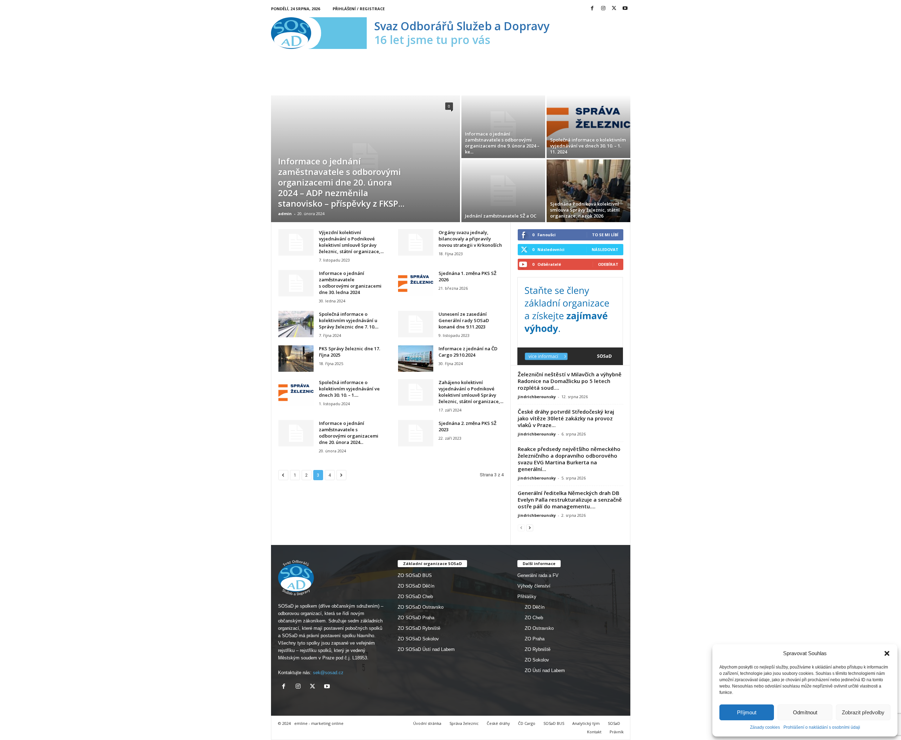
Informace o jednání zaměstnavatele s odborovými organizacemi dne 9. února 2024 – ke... (502, 143)
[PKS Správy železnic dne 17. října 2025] (296, 358)
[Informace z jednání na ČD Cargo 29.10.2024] (415, 358)
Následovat (605, 249)
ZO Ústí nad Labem (545, 670)
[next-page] (529, 527)
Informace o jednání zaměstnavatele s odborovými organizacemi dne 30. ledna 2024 (350, 282)
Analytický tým (586, 723)
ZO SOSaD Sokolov (418, 638)
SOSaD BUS (553, 723)
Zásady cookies (765, 727)
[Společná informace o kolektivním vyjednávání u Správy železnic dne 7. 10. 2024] (296, 324)
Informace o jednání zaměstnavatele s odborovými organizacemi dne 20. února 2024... (348, 432)
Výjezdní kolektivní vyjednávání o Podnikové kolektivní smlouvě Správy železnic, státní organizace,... (351, 242)
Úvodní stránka (427, 723)
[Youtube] (625, 9)
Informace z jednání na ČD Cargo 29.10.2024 (468, 351)
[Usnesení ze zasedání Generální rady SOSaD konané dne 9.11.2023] (415, 324)
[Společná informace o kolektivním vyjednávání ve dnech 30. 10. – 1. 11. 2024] (588, 126)
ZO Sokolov (537, 660)
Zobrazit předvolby (863, 712)
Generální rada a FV (538, 575)
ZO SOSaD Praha (416, 617)
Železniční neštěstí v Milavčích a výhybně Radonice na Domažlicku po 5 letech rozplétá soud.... (570, 381)
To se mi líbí (605, 234)
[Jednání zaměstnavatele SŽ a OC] (503, 190)
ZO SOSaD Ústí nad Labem (426, 649)
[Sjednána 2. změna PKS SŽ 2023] (415, 433)
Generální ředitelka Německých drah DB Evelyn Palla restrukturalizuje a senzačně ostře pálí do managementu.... (570, 499)
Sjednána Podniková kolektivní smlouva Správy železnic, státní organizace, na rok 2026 (585, 210)
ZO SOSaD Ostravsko (420, 607)
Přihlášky (526, 596)
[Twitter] (614, 9)
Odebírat (608, 264)
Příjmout (746, 712)
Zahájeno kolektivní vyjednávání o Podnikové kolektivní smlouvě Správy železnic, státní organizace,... (471, 392)
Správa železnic (464, 723)
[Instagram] (603, 9)
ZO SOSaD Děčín (416, 586)
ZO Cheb (534, 617)
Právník (617, 731)
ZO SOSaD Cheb (415, 596)
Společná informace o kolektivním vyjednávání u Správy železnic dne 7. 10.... (348, 320)
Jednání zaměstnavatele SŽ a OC (500, 216)
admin (285, 213)
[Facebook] (592, 9)
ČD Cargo (526, 723)
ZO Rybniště (537, 649)
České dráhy (498, 723)
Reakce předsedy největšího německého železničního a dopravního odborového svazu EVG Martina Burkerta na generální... (569, 458)
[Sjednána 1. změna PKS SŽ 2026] (415, 283)
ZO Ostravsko (539, 628)
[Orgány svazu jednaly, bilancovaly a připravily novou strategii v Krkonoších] (415, 242)
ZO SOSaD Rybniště (419, 628)
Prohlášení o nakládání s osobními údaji (821, 727)
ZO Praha (534, 638)
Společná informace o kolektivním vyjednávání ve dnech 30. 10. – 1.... (349, 388)
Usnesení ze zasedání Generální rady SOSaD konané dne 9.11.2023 (464, 320)
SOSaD (614, 723)
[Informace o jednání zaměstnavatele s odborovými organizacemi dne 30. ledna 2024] (296, 283)
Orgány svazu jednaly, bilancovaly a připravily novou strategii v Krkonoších (470, 238)
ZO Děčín (534, 607)
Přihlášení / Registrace (359, 8)
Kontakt (594, 731)
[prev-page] (521, 527)
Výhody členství (533, 586)
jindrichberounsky (537, 396)
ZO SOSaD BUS (415, 575)
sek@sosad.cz (328, 672)
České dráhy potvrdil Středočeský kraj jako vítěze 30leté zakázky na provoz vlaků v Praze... (566, 418)
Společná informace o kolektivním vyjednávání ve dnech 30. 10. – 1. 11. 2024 (588, 146)
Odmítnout (805, 712)
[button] (886, 653)
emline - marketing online (319, 723)
